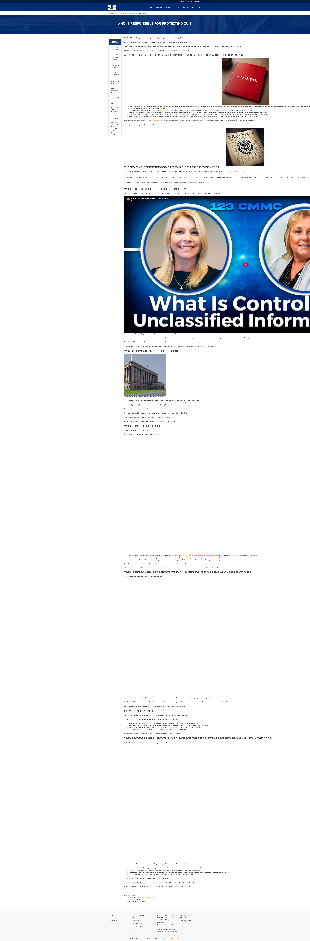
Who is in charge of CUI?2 (115, 98)
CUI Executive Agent (157, 120)
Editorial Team (184, 918)
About (177, 7)
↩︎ (156, 897)
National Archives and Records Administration (203, 555)
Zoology (135, 929)
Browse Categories (139, 915)
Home (150, 7)
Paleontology (137, 926)
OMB (162, 560)
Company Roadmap (195, 1)
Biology (135, 918)
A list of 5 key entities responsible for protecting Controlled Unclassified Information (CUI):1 (115, 54)
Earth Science (117, 13)
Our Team (186, 7)
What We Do (113, 918)
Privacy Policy (164, 938)
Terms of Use (173, 938)
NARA (161, 110)
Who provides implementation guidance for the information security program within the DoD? (115, 128)
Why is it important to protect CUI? (114, 90)
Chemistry (136, 921)
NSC (184, 560)
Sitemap (180, 938)
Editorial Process (184, 1)
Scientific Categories (163, 7)
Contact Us (196, 7)
